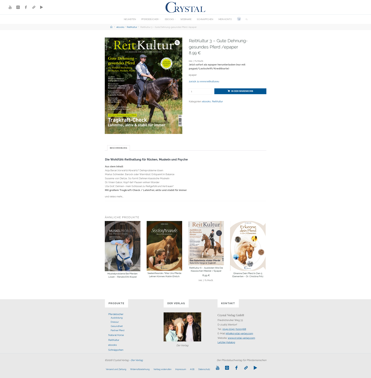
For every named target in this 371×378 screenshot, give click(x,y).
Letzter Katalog (226, 342)
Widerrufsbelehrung (140, 369)
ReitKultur (132, 27)
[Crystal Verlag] (185, 7)
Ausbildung (117, 317)
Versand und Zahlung (116, 369)
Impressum (180, 369)
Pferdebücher (115, 314)
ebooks (120, 27)
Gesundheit (117, 326)
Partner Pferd (117, 330)
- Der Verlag (136, 360)
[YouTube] (10, 7)
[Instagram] (18, 7)
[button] (177, 42)
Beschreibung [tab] (118, 148)
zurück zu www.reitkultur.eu (204, 81)
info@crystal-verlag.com (239, 333)
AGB (192, 369)
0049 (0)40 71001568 (234, 329)
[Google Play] (42, 7)
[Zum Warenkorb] (238, 19)
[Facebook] (26, 7)
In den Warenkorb (242, 91)
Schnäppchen (115, 349)
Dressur (115, 322)
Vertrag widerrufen (162, 369)
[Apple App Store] (34, 7)
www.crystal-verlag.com (241, 337)
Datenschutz (204, 369)
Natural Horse (116, 335)
